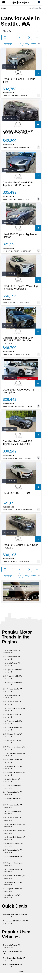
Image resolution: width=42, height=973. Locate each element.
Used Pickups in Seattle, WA (12, 966)
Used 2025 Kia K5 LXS (16, 493)
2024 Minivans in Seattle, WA (13, 845)
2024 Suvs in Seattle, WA (11, 658)
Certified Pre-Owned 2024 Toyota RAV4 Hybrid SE (18, 442)
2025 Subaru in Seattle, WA (12, 735)
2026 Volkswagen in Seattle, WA (14, 877)
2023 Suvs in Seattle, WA (11, 664)
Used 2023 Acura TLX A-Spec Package (20, 546)
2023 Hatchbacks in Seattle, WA (14, 754)
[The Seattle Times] (21, 2)
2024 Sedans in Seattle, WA (12, 690)
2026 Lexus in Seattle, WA (12, 819)
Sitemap (21, 971)
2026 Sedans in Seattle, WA (12, 806)
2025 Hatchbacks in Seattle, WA (14, 832)
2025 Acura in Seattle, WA (12, 800)
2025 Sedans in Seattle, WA (12, 729)
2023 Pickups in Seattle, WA (12, 851)
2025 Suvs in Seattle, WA (11, 651)
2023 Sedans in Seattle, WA (12, 761)
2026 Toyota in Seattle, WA (12, 684)
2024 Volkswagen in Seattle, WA (14, 774)
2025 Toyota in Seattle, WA (12, 677)
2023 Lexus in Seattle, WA (12, 703)
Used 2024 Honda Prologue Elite (19, 80)
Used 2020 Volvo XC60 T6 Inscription (18, 391)
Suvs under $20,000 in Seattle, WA (15, 916)
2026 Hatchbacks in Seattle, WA (14, 838)
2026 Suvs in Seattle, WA (11, 696)
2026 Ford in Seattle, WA (11, 896)
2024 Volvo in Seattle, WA (12, 812)
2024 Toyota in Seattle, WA (12, 671)
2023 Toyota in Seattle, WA (12, 722)
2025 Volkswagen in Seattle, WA (14, 709)
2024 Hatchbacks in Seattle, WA (14, 825)
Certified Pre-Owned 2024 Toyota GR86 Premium (18, 184)
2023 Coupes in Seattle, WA (12, 890)
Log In (31, 8)
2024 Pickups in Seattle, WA (12, 793)
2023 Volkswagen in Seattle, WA (14, 748)
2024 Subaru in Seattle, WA (12, 767)
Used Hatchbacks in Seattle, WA (14, 959)
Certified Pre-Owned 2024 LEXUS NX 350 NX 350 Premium (18, 341)
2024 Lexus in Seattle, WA (12, 716)
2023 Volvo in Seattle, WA (12, 787)
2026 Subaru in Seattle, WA (12, 883)
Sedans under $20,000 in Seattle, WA (16, 922)
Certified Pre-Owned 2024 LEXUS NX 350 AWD (18, 132)
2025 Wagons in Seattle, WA (13, 864)
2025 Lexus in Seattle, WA (12, 742)
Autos (3, 8)
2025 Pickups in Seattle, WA (12, 858)
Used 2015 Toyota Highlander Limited (20, 235)
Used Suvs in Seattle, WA (11, 946)
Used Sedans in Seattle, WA (12, 953)
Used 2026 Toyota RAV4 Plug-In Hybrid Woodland (21, 287)
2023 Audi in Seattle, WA (11, 780)
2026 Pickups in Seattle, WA (12, 870)
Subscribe (37, 8)
